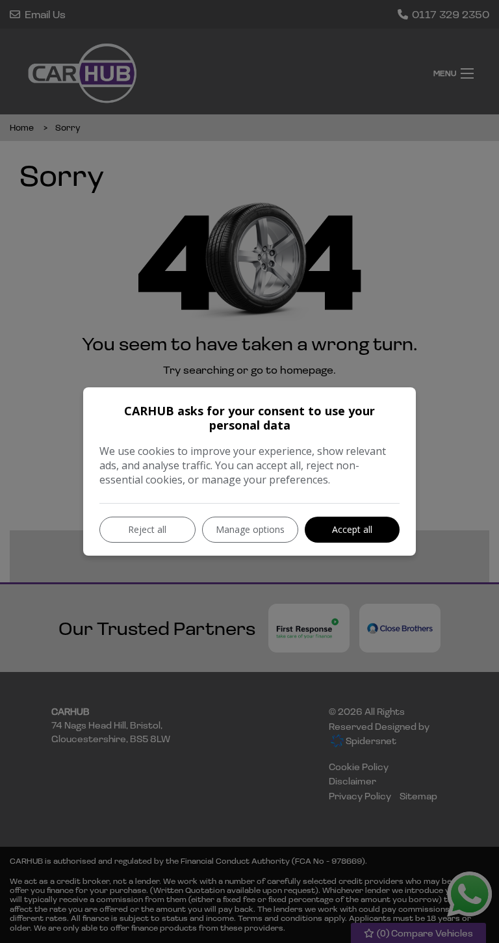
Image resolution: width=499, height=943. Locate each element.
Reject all (147, 529)
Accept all (352, 529)
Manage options (250, 529)
